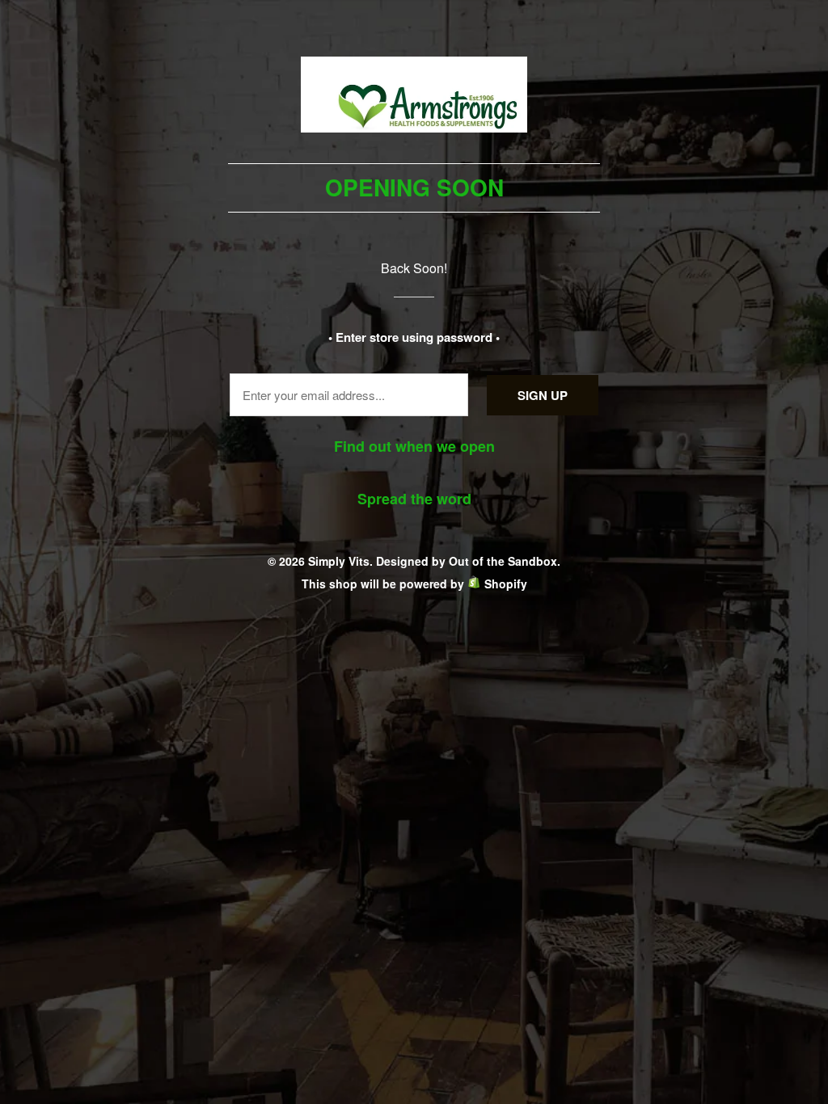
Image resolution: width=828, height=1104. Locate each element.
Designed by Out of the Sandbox (466, 561)
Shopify (505, 583)
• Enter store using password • (414, 337)
